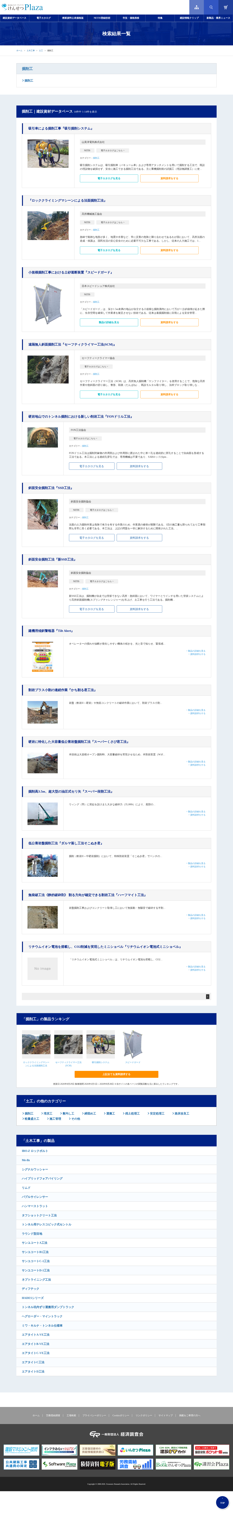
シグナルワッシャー (35, 1169)
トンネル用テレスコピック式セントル (46, 1224)
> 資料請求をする (197, 654)
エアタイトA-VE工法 (36, 1334)
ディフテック (30, 1288)
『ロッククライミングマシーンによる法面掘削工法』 (67, 200)
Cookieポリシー (120, 1415)
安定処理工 (157, 1113)
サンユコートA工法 (34, 1242)
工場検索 (71, 1415)
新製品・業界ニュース (218, 18)
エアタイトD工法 (33, 1371)
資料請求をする (169, 178)
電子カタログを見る (109, 178)
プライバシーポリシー (94, 1415)
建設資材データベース (14, 18)
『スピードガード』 (71, 272)
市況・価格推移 (131, 18)
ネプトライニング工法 (36, 1279)
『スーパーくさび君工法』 (79, 742)
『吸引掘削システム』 (61, 128)
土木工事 (31, 50)
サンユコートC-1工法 (36, 1261)
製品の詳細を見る (109, 322)
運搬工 (110, 1113)
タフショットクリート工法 (39, 1215)
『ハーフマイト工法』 (87, 895)
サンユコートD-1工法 (36, 1270)
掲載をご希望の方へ (189, 1415)
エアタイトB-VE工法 (35, 1343)
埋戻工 (47, 1113)
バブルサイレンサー (35, 1196)
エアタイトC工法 (33, 1362)
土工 (41, 50)
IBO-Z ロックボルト (35, 1150)
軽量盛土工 (31, 1118)
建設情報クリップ (189, 18)
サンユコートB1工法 (35, 1252)
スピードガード (133, 1062)
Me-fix (26, 1160)
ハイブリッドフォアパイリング (42, 1178)
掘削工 (27, 69)
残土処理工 (132, 1113)
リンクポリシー (144, 1415)
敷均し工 (68, 1113)
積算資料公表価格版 (73, 18)
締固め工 (90, 1113)
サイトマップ (166, 1415)
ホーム (19, 50)
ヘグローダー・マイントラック (42, 1316)
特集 (160, 18)
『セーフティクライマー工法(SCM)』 (72, 344)
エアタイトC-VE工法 (36, 1352)
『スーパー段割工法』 (71, 791)
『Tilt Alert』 (51, 631)
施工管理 (55, 1118)
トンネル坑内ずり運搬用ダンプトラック (48, 1307)
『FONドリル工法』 (81, 416)
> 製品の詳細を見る (196, 651)
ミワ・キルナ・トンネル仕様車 (42, 1325)
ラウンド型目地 (32, 1233)
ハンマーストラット (35, 1206)
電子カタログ (44, 18)
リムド (26, 1187)
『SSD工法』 (51, 488)
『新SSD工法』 (52, 559)
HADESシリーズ (33, 1297)
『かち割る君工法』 (62, 690)
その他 (75, 1118)
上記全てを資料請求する (116, 1074)
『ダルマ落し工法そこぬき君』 (66, 843)
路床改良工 (181, 1113)
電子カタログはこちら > (113, 150)
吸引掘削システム (100, 1062)
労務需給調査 (53, 1415)
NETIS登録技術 (102, 18)
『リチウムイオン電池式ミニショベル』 (105, 947)
